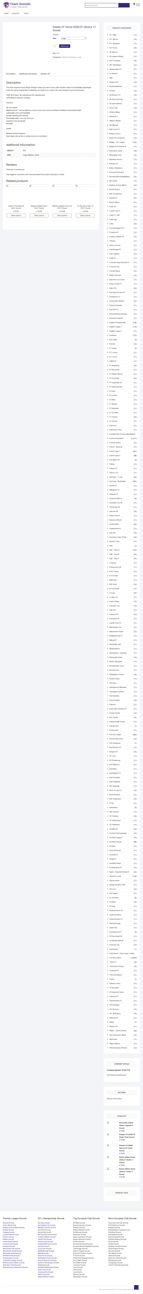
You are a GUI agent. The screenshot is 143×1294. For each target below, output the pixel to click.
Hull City (112, 533)
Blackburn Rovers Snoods (47, 1227)
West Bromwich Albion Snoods (13, 1263)
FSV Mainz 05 (114, 460)
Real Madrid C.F (115, 773)
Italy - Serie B (114, 554)
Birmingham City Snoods (46, 1225)
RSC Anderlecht (115, 799)
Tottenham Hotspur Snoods (12, 1260)
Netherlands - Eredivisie (118, 653)
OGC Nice (113, 683)
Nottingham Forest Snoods (47, 1258)
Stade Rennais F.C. (116, 919)
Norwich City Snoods (45, 1256)
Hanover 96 (113, 511)
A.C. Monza (113, 39)
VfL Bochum (114, 1009)
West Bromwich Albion (117, 1035)
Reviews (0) (45, 74)
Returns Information (114, 1099)
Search (124, 5)
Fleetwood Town (115, 430)
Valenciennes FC (115, 1001)
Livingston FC (114, 619)
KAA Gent (113, 580)
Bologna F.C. (113, 164)
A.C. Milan (113, 35)
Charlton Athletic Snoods (47, 1237)
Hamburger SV (114, 507)
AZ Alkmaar (113, 125)
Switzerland (113, 949)
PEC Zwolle (113, 717)
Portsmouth (113, 730)
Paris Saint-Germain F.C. (118, 709)
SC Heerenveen (115, 820)
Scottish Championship (118, 833)
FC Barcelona (114, 370)
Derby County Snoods (45, 1241)
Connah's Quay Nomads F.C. (119, 262)
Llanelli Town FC (115, 623)
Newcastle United (115, 657)
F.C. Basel (112, 348)
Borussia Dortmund (116, 172)
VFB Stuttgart (114, 1005)
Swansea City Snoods (45, 1272)
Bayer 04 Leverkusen (117, 138)
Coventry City (114, 267)
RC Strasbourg (114, 760)
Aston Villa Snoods (9, 1225)
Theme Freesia (122, 1289)
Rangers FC (113, 752)
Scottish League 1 (116, 838)
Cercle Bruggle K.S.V (116, 228)
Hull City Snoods (43, 1246)
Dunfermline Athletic (116, 301)
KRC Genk (113, 584)
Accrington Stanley (116, 56)
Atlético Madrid (115, 121)
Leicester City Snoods (10, 1244)
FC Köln (112, 391)
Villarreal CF (113, 1018)
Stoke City (113, 928)
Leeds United (114, 601)
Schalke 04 (113, 829)
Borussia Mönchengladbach (119, 177)
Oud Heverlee (114, 696)
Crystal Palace (114, 271)
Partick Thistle (114, 713)
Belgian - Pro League (117, 142)
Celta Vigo (113, 220)
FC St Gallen (113, 413)
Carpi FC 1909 (114, 215)
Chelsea (112, 241)
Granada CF (113, 494)
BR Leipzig (113, 181)
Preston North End (116, 739)
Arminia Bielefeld (115, 86)
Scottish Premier (115, 842)
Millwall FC (113, 640)
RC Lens (112, 756)
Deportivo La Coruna (117, 280)
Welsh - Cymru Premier (117, 1031)
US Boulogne (114, 988)
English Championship (117, 323)
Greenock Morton (115, 498)
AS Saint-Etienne (115, 104)
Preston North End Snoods (47, 1260)
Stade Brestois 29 (116, 910)
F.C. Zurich (113, 357)
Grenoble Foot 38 (115, 503)
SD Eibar (112, 846)
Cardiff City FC (114, 211)
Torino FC (113, 962)
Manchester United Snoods (12, 1251)
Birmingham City (115, 155)
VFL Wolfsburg (114, 1014)
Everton (112, 344)
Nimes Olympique (115, 662)
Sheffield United (115, 863)
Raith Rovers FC (115, 747)
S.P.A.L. (112, 803)
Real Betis (113, 769)
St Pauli (112, 906)
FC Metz (112, 400)
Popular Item (114, 726)
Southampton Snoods (10, 1258)
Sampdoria (113, 807)
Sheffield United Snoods (11, 1256)
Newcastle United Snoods (12, 1253)
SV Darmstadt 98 (115, 936)
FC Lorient (113, 395)
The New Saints (115, 958)
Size (54, 38)
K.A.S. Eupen (114, 571)
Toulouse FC (114, 971)
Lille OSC (112, 610)
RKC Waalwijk (114, 786)
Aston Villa (113, 108)
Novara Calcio (114, 679)
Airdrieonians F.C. (115, 69)
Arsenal (112, 91)
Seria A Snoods (115, 850)
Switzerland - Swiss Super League (121, 953)
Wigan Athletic (114, 1044)
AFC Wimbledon (115, 65)
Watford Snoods (43, 1274)
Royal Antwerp (114, 795)
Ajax (111, 78)
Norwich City (114, 670)
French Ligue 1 (114, 451)
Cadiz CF (112, 207)
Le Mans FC (113, 597)
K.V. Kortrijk (113, 576)
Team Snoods (20, 4)
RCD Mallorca (114, 765)
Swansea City (114, 945)
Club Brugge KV (115, 249)
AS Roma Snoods (116, 99)
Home (6, 13)
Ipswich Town (114, 541)
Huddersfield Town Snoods (47, 1244)
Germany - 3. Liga (115, 477)
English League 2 (115, 331)
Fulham (112, 464)
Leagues (15, 13)
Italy (111, 546)
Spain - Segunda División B (119, 872)
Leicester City (114, 606)
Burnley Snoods (8, 1230)
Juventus (112, 563)
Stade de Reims (115, 915)
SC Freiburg (113, 816)
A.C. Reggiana (114, 43)
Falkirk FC (113, 361)
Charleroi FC (114, 232)
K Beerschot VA (115, 567)
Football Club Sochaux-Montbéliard (122, 434)
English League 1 (115, 327)
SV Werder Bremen (116, 941)
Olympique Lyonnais (116, 692)
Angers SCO (113, 82)
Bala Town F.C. (114, 129)
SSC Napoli (113, 893)
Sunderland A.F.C (115, 932)
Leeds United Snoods (10, 1241)
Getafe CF (65, 57)
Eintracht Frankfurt (116, 318)
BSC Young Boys (115, 194)
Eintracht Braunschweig (118, 314)
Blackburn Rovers (115, 159)
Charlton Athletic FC (116, 237)
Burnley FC (113, 198)
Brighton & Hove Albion (117, 185)
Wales (111, 1022)
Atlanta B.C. (113, 116)
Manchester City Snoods (11, 1249)
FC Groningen (114, 378)
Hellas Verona (114, 516)
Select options (16, 215)
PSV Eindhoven (115, 743)
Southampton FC (115, 868)
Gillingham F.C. (114, 490)
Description (10, 74)
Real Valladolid (114, 782)
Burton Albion (114, 202)
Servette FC (113, 855)
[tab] (10, 74)
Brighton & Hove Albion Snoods (14, 1227)
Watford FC (113, 1026)
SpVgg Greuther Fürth (117, 885)
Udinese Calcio (114, 984)
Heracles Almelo (115, 520)
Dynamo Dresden (115, 305)
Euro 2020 (113, 340)
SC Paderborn (114, 825)
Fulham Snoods (8, 1239)
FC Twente (113, 417)
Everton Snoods (8, 1237)
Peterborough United (117, 722)
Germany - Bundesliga (117, 481)
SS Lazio (112, 889)
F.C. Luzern (113, 353)
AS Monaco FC (115, 95)
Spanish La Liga (75, 57)
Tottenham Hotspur (116, 966)
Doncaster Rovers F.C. (117, 292)
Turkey (111, 979)
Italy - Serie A (114, 550)
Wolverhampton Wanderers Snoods (15, 1267)
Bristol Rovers (114, 189)
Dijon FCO (113, 288)
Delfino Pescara (115, 275)
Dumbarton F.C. (115, 297)
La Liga (112, 593)
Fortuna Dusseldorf (116, 438)
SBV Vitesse (114, 812)
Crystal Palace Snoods (11, 1234)
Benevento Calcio (115, 151)
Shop (26, 13)
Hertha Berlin (114, 524)
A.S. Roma (113, 48)
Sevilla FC (113, 859)
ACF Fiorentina (114, 61)
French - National (115, 447)
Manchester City (115, 627)
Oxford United (114, 700)
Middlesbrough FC (116, 636)
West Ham (113, 1039)
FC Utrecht (113, 421)
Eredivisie (112, 335)
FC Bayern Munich (116, 374)
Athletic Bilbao (114, 112)
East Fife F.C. (114, 310)
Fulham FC (113, 468)
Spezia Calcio (114, 881)
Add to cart (65, 46)
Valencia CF (113, 996)
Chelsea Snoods (8, 1232)
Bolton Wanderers (116, 168)
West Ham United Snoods (12, 1265)
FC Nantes (113, 404)
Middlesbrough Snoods (46, 1251)
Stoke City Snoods (44, 1270)
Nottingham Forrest (116, 674)
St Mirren (112, 902)
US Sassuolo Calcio (116, 992)
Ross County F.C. (115, 790)
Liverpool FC (114, 614)
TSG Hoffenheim (115, 975)
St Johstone (114, 898)
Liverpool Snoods (9, 1246)
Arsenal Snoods (8, 1223)
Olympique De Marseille (117, 687)
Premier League (115, 735)
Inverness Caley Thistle (117, 537)
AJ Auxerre (113, 74)
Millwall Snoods (43, 1253)
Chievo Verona (114, 245)
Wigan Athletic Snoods (46, 1277)
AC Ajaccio (113, 52)
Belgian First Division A (117, 146)
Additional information (28, 74)
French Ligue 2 (114, 456)
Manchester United (116, 632)
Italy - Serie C (114, 559)
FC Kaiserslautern (115, 387)
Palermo (112, 704)
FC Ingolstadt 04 (115, 383)
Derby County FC (115, 284)
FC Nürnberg (114, 408)
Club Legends (114, 254)
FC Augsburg (114, 365)
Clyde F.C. (112, 258)
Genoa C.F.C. (114, 473)
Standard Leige (114, 923)
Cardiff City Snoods (45, 1239)
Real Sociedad (114, 777)
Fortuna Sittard (114, 443)
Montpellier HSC (115, 644)
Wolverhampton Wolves (118, 1048)
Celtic (111, 224)
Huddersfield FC (115, 529)
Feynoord (112, 426)
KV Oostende (114, 589)
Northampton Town (116, 666)
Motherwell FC (114, 649)
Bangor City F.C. (115, 134)
